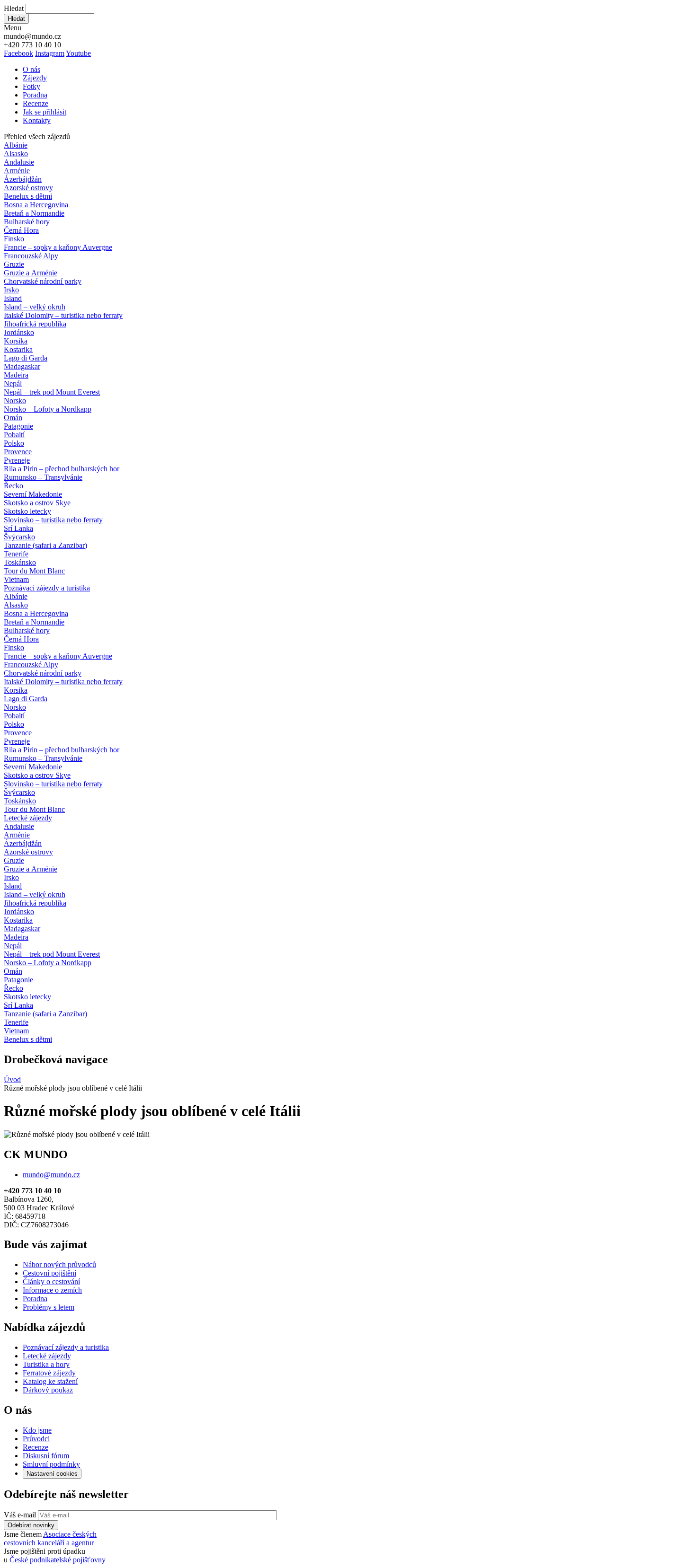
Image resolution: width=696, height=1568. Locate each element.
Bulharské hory (27, 222)
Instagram (49, 53)
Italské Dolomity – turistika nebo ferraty (63, 315)
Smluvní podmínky (51, 1464)
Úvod (12, 1079)
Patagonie (18, 426)
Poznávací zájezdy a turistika (66, 1347)
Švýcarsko (19, 537)
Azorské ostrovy (28, 188)
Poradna (35, 95)
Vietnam (16, 579)
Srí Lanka (18, 528)
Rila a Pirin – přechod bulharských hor (61, 469)
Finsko (14, 239)
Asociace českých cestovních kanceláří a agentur (50, 1538)
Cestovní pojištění (49, 1273)
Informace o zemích (52, 1290)
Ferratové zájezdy (49, 1373)
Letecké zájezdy (28, 818)
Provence (18, 452)
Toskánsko (20, 562)
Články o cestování (51, 1281)
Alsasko (16, 154)
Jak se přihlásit (44, 112)
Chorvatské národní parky (42, 281)
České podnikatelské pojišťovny (57, 1560)
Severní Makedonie (33, 494)
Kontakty (37, 120)
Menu (12, 28)
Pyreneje (17, 460)
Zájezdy (35, 78)
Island (13, 298)
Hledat (14, 8)
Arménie (17, 171)
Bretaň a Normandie (34, 213)
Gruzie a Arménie (30, 273)
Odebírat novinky (31, 1525)
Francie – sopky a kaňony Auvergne (58, 247)
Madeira (16, 375)
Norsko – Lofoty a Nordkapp (47, 409)
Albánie (15, 145)
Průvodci (36, 1439)
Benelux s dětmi (28, 196)
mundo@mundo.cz (51, 1175)
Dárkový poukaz (48, 1390)
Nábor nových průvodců (59, 1264)
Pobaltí (14, 435)
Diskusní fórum (46, 1456)
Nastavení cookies (52, 1473)
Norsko (15, 400)
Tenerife (16, 554)
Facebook (18, 53)
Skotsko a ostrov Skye (37, 503)
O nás (31, 69)
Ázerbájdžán (23, 179)
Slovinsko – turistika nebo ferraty (53, 520)
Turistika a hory (46, 1364)
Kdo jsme (37, 1430)
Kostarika (18, 349)
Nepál (13, 383)
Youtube (78, 53)
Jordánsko (19, 332)
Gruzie (14, 264)
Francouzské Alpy (31, 256)
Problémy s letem (48, 1307)
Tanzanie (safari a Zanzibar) (45, 545)
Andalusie (19, 162)
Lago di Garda (25, 358)
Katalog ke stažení (50, 1381)
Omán (13, 418)
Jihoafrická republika (35, 324)
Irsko (11, 290)
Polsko (14, 443)
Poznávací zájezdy (47, 588)
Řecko (13, 486)
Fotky (31, 86)
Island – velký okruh (34, 307)
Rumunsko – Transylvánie (43, 477)
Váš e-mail (20, 1515)
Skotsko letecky (27, 511)
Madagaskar (22, 366)
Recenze (35, 103)
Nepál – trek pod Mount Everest (52, 392)
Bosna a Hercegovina (36, 205)
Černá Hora (21, 230)
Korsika (15, 341)
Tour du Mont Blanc (34, 571)
